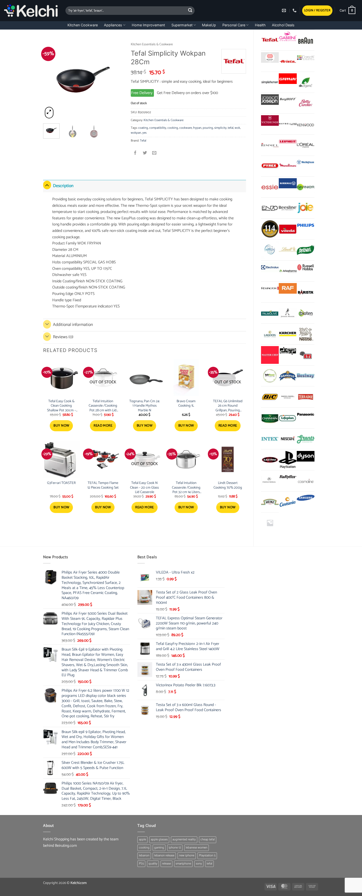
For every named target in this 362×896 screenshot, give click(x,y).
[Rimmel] (270, 145)
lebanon (144, 855)
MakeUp (209, 25)
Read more (103, 426)
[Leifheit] (287, 141)
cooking (172, 127)
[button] (317, 10)
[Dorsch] (305, 57)
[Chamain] (270, 418)
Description (63, 186)
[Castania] (287, 502)
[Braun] (305, 40)
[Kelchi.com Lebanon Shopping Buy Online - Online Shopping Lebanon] (31, 10)
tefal (230, 127)
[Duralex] (270, 250)
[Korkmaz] (287, 183)
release (166, 863)
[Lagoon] (270, 334)
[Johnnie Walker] (287, 313)
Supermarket (182, 25)
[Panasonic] (305, 414)
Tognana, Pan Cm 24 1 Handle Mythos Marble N (144, 406)
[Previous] (51, 79)
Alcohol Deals (283, 25)
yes (144, 132)
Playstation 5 (207, 855)
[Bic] (270, 396)
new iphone (186, 855)
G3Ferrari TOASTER (61, 483)
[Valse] (270, 57)
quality (152, 863)
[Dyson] (305, 456)
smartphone (183, 863)
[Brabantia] (270, 522)
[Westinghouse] (305, 162)
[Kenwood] (305, 124)
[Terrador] (305, 396)
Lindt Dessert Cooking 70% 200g (228, 485)
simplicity (220, 127)
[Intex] (270, 439)
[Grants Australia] (305, 439)
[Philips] (305, 225)
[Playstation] (287, 459)
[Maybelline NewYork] (287, 124)
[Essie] (270, 187)
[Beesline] (287, 208)
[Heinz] (270, 502)
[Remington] (270, 288)
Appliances (113, 25)
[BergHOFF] (287, 99)
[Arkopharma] (287, 271)
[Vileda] (287, 229)
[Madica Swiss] (287, 396)
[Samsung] (305, 498)
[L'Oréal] (305, 145)
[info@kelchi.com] (284, 10)
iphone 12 (175, 847)
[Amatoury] (270, 229)
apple (142, 839)
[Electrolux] (270, 267)
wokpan (136, 132)
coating (143, 127)
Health (260, 25)
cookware (185, 127)
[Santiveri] (305, 250)
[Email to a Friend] (154, 153)
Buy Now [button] (61, 426)
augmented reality (184, 839)
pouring (208, 127)
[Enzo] (270, 208)
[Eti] (305, 355)
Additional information (73, 324)
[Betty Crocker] (305, 103)
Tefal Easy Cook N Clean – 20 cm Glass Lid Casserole (144, 488)
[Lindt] (287, 250)
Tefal (143, 140)
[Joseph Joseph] (270, 99)
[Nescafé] (287, 439)
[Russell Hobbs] (305, 267)
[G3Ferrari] (287, 78)
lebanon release (164, 855)
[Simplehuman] (270, 82)
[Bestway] (305, 376)
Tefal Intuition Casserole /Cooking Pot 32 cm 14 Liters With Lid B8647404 (186, 488)
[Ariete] (287, 61)
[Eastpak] (270, 459)
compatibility (157, 127)
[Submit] (190, 10)
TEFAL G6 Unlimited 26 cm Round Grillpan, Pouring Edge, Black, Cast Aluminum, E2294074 (228, 406)
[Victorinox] (270, 120)
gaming (159, 847)
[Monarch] (287, 376)
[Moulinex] (287, 166)
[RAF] (287, 288)
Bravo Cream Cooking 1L (186, 403)
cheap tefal (207, 839)
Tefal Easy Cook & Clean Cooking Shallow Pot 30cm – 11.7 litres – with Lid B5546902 (61, 406)
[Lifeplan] (287, 418)
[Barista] (305, 292)
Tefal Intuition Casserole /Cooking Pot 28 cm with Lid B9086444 (103, 406)
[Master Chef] (270, 355)
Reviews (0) (63, 337)
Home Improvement (148, 25)
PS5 (141, 863)
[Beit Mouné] (270, 376)
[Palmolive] (270, 313)
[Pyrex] (270, 166)
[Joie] (305, 208)
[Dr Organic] (305, 82)
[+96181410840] (295, 10)
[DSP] (287, 351)
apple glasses (159, 839)
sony (199, 863)
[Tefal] (270, 40)
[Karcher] (287, 334)
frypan (197, 127)
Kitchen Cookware (82, 25)
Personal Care (233, 25)
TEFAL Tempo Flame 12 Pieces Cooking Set (103, 485)
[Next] (115, 79)
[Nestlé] (305, 334)
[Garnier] (305, 187)
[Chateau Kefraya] (270, 480)
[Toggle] (47, 185)
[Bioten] (305, 313)
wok (237, 127)
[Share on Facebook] (135, 153)
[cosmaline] (305, 480)
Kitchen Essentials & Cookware (152, 44)
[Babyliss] (287, 477)
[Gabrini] (287, 36)
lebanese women (196, 847)
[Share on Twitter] (145, 153)
